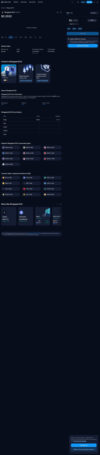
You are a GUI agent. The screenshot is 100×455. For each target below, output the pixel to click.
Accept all (83, 445)
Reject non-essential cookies (84, 449)
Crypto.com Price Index (34, 233)
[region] (83, 444)
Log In (83, 2)
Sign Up (89, 2)
